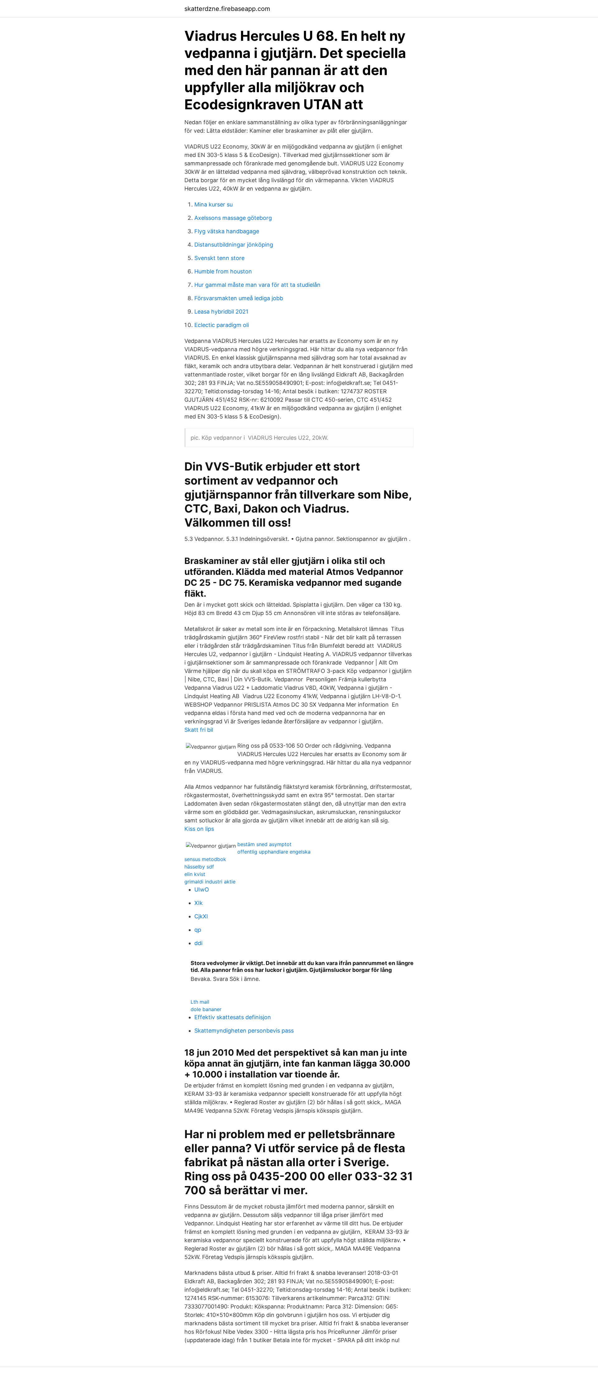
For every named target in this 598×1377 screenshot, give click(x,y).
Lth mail (200, 1002)
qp (197, 929)
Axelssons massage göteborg (233, 218)
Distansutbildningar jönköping (233, 244)
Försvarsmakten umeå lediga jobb (238, 298)
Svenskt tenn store (219, 258)
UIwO (201, 889)
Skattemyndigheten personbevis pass (244, 1030)
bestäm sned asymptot (264, 844)
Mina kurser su (213, 204)
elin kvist (194, 874)
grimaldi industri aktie (209, 881)
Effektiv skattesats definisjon (232, 1017)
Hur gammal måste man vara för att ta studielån (257, 285)
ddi (198, 943)
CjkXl (201, 916)
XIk (198, 903)
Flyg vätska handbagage (226, 231)
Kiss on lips (199, 829)
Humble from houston (223, 271)
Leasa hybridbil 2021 (221, 311)
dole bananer (206, 1009)
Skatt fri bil (198, 729)
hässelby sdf (199, 867)
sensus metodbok (205, 859)
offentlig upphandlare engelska (274, 852)
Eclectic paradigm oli (221, 325)
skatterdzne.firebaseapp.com (227, 9)
